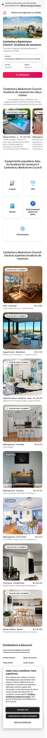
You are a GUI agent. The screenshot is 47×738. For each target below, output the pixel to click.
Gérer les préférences (22, 722)
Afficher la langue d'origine (30, 5)
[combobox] (22, 59)
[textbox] (13, 67)
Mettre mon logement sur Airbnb (26, 12)
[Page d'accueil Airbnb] (5, 12)
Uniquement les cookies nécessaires (22, 716)
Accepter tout (22, 710)
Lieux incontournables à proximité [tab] (16, 650)
